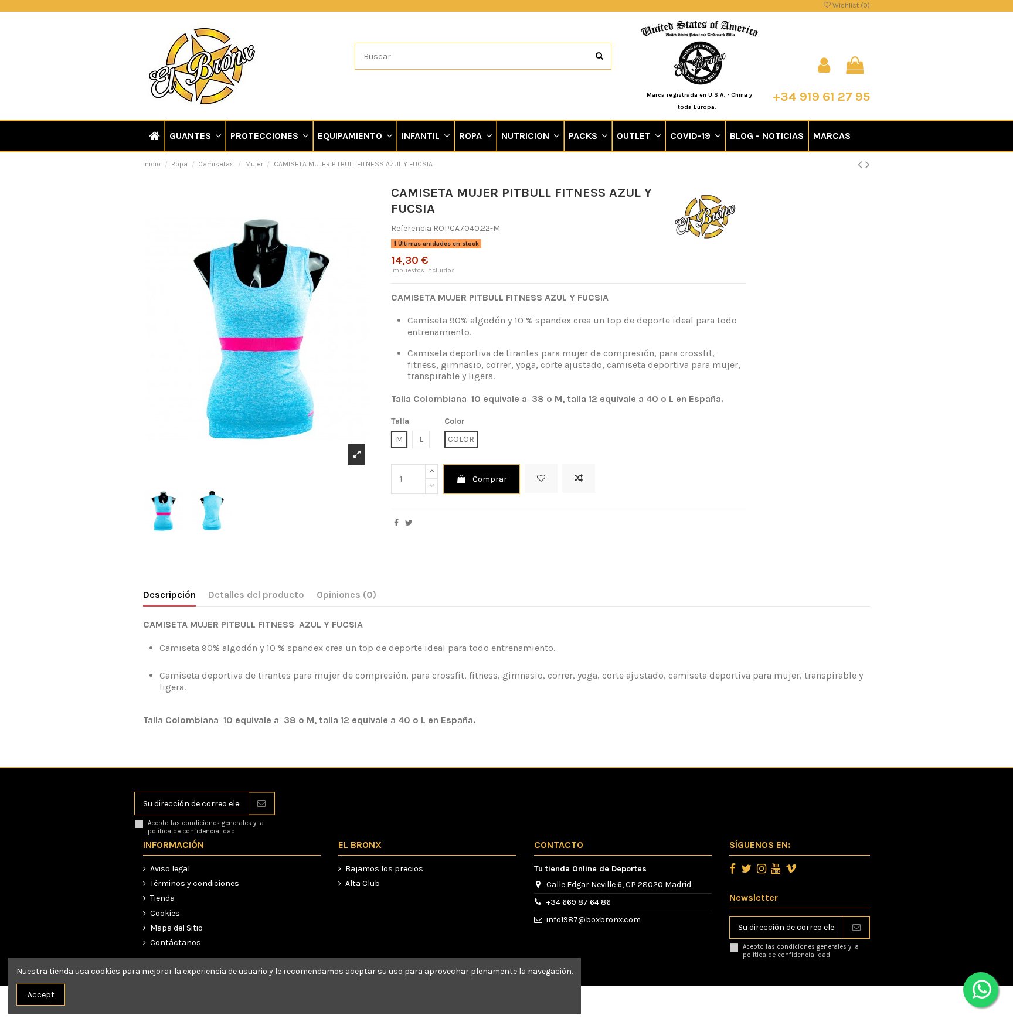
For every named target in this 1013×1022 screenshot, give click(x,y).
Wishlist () (850, 5)
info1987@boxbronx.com (593, 920)
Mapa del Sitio (176, 928)
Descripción (169, 594)
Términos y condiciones (194, 883)
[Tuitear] (409, 523)
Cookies (165, 913)
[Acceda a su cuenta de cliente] (824, 65)
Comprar (489, 479)
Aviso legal (170, 869)
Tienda (162, 898)
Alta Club (362, 883)
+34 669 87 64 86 (578, 902)
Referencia (411, 228)
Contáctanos (175, 943)
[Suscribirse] (261, 803)
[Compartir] (396, 523)
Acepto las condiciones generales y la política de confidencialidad (206, 826)
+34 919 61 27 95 (821, 96)
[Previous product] (861, 165)
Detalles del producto (256, 594)
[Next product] (867, 165)
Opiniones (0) (346, 594)
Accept (41, 995)
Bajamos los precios (384, 869)
